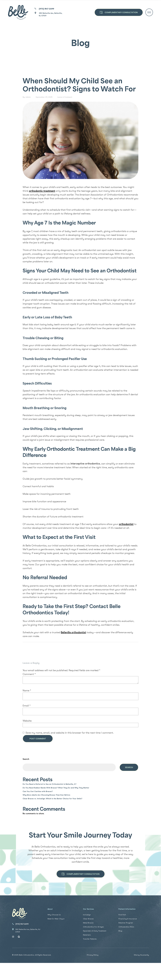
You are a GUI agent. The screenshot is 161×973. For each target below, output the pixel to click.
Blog (120, 931)
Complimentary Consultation (83, 874)
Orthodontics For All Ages (93, 927)
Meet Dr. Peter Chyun (56, 919)
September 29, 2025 (44, 97)
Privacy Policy (92, 955)
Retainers (87, 935)
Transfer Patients (90, 939)
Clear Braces (88, 919)
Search (26, 759)
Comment (29, 674)
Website (27, 721)
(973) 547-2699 (46, 9)
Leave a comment (64, 97)
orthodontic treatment (42, 191)
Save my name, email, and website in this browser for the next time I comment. (70, 733)
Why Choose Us (54, 915)
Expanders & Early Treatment (94, 931)
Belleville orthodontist (73, 632)
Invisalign (87, 915)
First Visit (122, 915)
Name (27, 690)
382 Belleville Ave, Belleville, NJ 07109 (50, 14)
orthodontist (126, 524)
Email (27, 706)
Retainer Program (125, 923)
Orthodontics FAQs (126, 927)
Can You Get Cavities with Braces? (38, 792)
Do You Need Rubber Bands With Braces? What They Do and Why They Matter (56, 788)
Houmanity (144, 955)
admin (28, 97)
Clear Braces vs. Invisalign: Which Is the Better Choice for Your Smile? (52, 799)
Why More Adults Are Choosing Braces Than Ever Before (46, 795)
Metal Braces (88, 923)
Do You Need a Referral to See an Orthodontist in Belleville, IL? (49, 784)
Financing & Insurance (127, 919)
